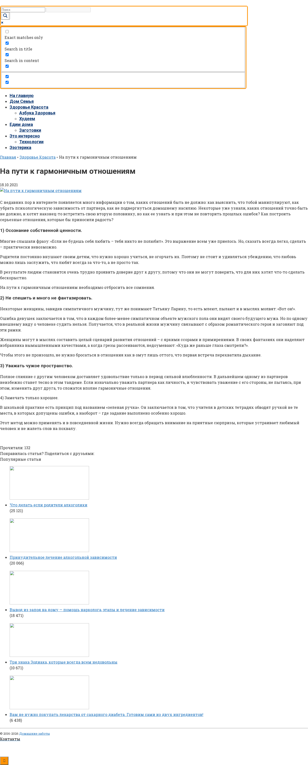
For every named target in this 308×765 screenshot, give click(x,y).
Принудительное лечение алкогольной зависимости (63, 557)
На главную (22, 95)
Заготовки (30, 130)
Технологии (31, 141)
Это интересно (25, 135)
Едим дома (21, 124)
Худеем (27, 118)
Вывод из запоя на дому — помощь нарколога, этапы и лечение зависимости (87, 609)
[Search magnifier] (5, 16)
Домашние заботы (34, 733)
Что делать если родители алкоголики (48, 504)
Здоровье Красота (29, 107)
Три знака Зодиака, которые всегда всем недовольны (63, 662)
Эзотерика (20, 147)
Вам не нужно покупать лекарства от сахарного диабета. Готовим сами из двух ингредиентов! (106, 714)
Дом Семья (22, 101)
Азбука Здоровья (37, 112)
